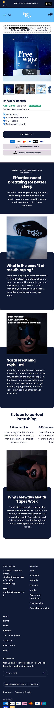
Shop (5, 625)
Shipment (34, 575)
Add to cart (27, 134)
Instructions (9, 645)
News (6, 650)
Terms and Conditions (35, 597)
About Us (7, 640)
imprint (33, 590)
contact (34, 585)
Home (6, 620)
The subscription (11, 635)
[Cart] (49, 15)
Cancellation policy (39, 608)
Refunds (34, 580)
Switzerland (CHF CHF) (14, 684)
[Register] (43, 673)
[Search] (9, 15)
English (33, 684)
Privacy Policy (36, 603)
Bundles (7, 630)
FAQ (32, 570)
